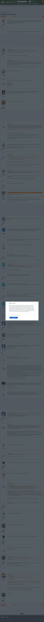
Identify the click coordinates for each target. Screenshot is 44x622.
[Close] (37, 303)
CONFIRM (13, 317)
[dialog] (22, 311)
